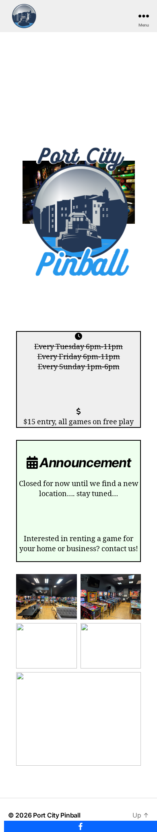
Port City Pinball (56, 815)
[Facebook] (80, 826)
